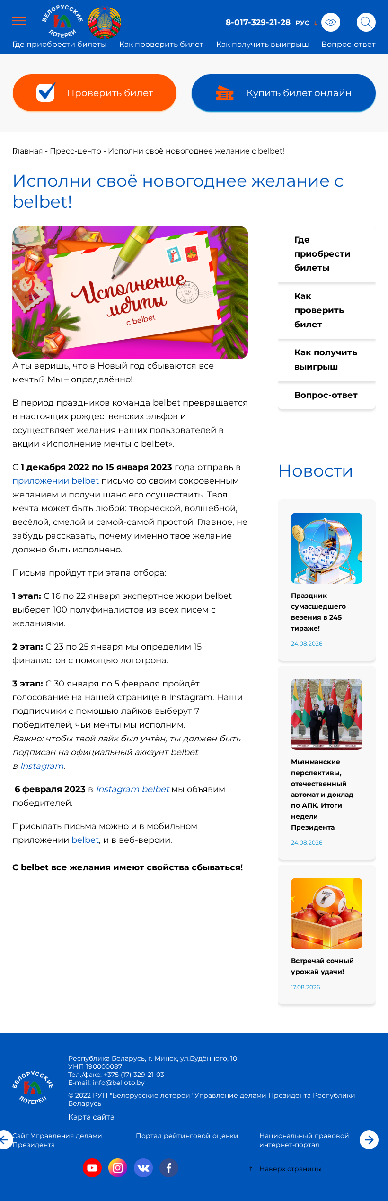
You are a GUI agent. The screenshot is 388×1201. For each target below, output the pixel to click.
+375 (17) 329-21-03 (134, 1074)
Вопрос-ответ (348, 44)
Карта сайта (91, 1116)
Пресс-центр (75, 150)
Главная (27, 150)
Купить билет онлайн (299, 93)
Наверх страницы (290, 1169)
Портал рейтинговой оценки (187, 1135)
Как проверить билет (161, 44)
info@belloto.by (118, 1082)
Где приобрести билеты (59, 44)
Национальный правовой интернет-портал (304, 1140)
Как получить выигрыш (262, 44)
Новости (315, 470)
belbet (85, 840)
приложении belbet (55, 481)
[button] (369, 1139)
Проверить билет (110, 93)
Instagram (41, 766)
